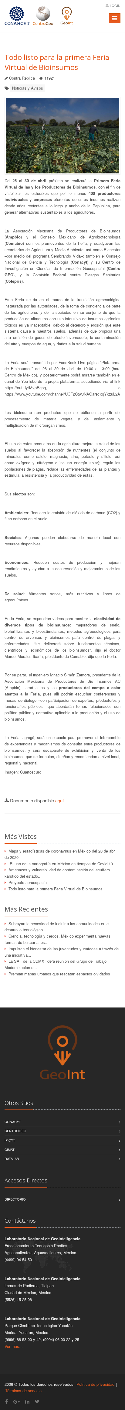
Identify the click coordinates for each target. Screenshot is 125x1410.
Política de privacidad (95, 1384)
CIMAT (10, 1149)
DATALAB (12, 1158)
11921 (49, 78)
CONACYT (13, 1121)
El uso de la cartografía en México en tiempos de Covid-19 (60, 863)
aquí (59, 800)
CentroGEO (15, 1130)
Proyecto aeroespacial (28, 882)
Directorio (15, 1199)
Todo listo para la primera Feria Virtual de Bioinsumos (57, 62)
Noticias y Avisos (27, 88)
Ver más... (14, 1346)
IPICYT (10, 1140)
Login (115, 5)
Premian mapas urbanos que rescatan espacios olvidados (59, 974)
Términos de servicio (23, 1390)
